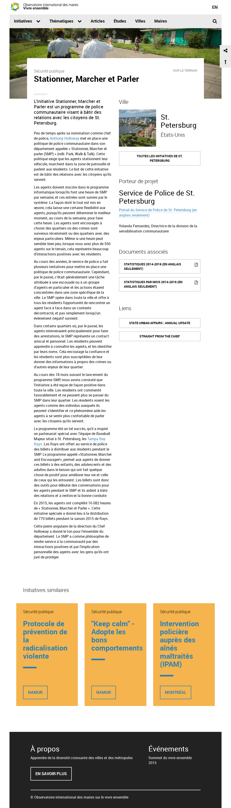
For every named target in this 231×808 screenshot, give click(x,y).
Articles (98, 21)
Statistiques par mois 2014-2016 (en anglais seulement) (153, 284)
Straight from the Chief (159, 336)
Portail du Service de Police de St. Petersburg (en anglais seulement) (158, 212)
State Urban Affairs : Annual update (159, 323)
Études (120, 21)
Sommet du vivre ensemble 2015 (170, 760)
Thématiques (61, 21)
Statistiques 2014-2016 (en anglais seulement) (152, 266)
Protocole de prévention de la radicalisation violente (45, 640)
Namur (35, 692)
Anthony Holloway (64, 138)
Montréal (175, 692)
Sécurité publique (49, 71)
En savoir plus (53, 776)
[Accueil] (44, 6)
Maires (160, 21)
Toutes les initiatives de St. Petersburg (160, 158)
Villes (140, 21)
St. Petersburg (178, 121)
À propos (45, 748)
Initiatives (23, 21)
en (215, 7)
